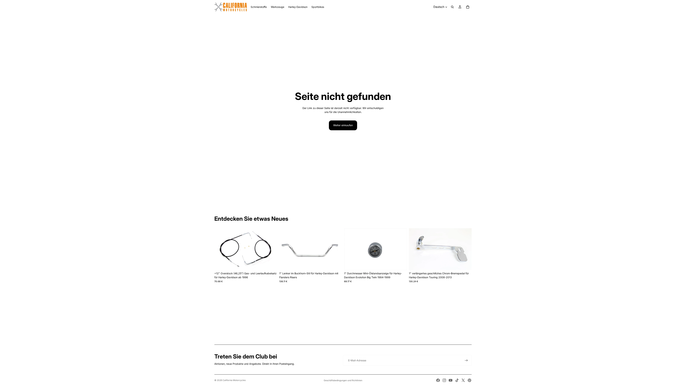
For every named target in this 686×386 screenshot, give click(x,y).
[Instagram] (444, 380)
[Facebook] (438, 380)
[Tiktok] (457, 380)
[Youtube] (450, 380)
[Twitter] (463, 380)
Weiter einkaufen (343, 125)
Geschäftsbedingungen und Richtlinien (343, 380)
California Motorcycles (234, 380)
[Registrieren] (466, 360)
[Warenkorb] (468, 7)
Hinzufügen (274, 264)
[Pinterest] (469, 380)
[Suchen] (452, 7)
